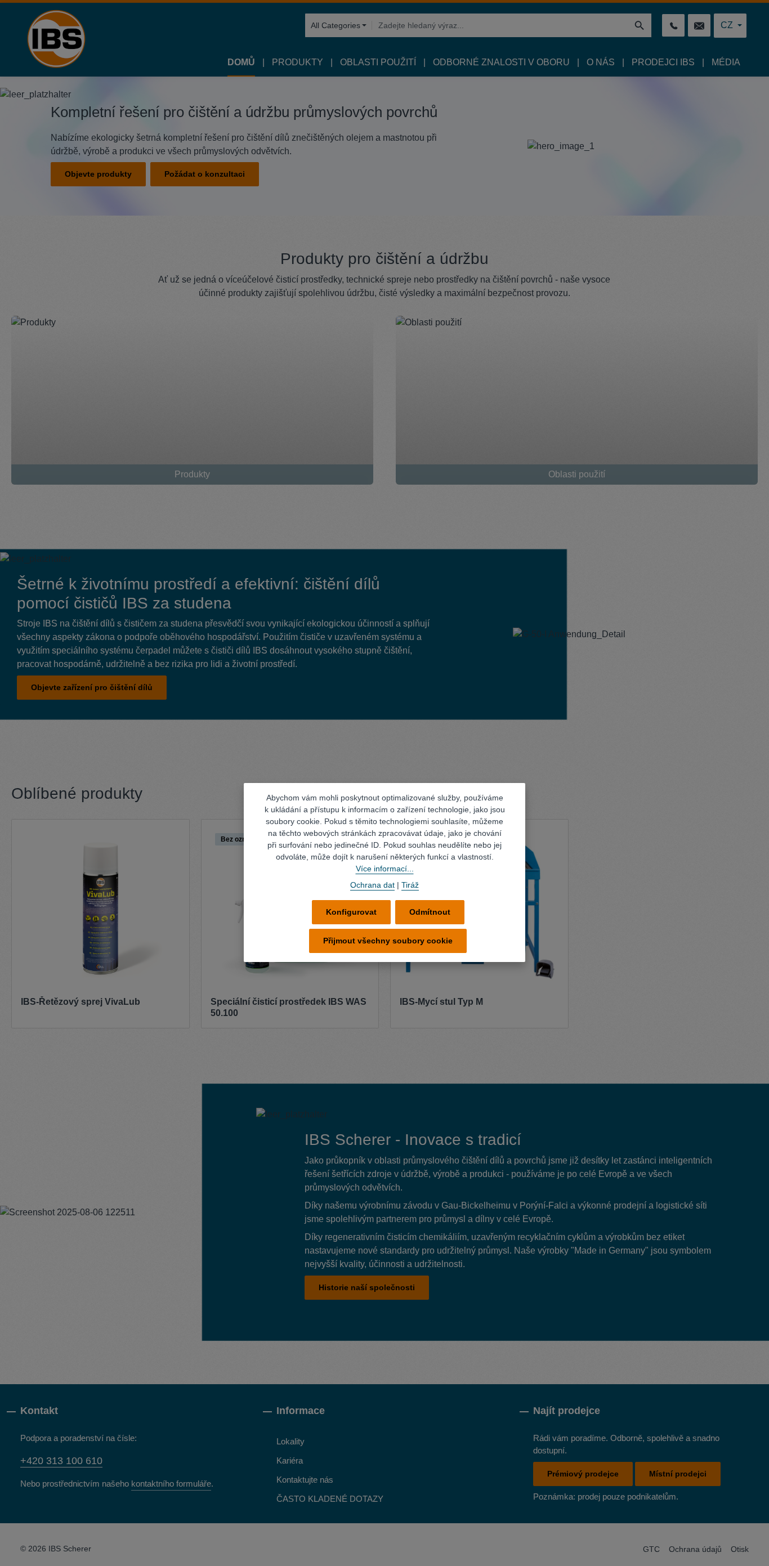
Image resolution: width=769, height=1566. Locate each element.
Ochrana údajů (695, 1549)
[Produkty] (192, 400)
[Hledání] (640, 25)
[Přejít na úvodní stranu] (56, 39)
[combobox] (500, 25)
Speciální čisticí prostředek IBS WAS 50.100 (288, 1007)
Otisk (740, 1549)
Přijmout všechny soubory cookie (388, 940)
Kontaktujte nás (304, 1479)
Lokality (290, 1441)
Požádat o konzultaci (204, 173)
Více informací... (385, 868)
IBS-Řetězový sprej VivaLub (80, 1001)
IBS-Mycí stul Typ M (441, 1001)
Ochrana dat (372, 884)
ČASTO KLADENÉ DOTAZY (329, 1499)
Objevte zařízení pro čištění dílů (92, 687)
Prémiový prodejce (583, 1473)
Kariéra (289, 1460)
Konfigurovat (351, 911)
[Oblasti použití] (577, 400)
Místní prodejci (678, 1473)
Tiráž (410, 884)
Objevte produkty (98, 173)
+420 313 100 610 (61, 1460)
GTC (651, 1549)
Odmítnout (429, 911)
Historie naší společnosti (367, 1287)
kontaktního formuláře (171, 1483)
